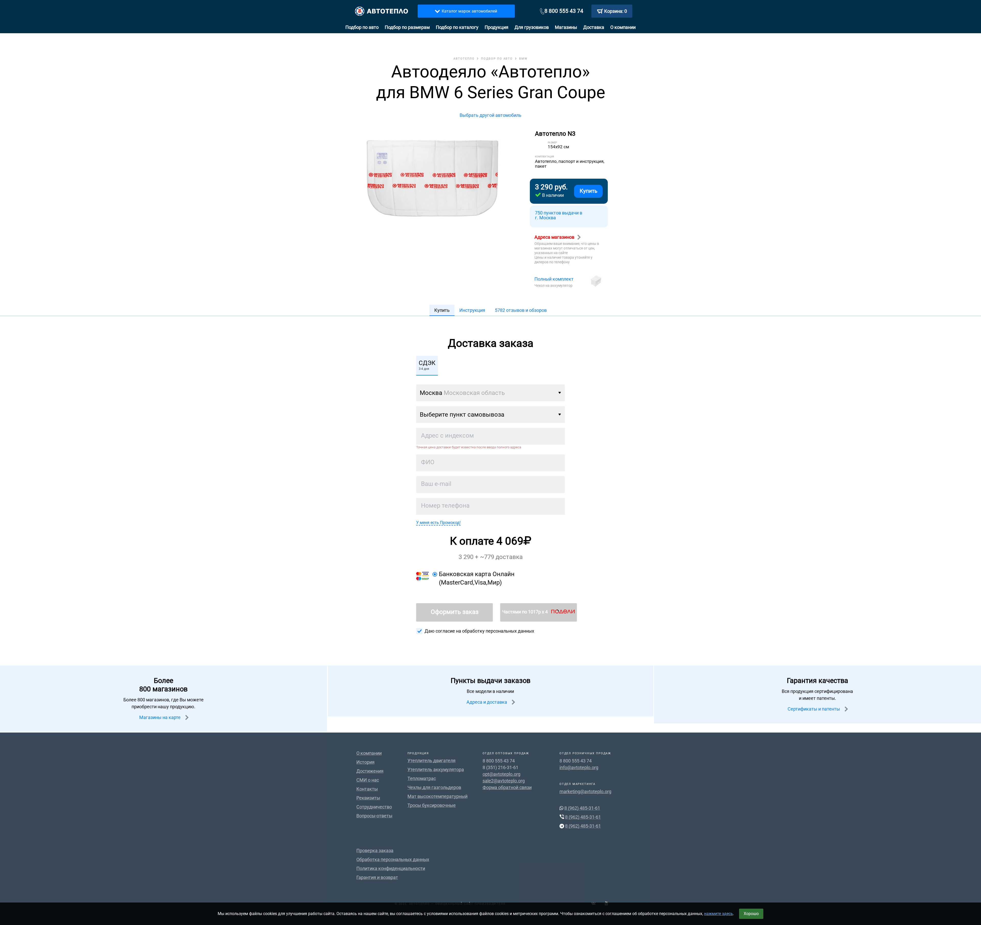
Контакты (367, 789)
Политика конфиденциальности (390, 868)
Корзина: (615, 11)
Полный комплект (554, 279)
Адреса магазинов (554, 237)
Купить (588, 191)
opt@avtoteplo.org (501, 774)
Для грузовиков (532, 27)
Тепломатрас (421, 778)
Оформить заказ (454, 611)
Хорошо (751, 913)
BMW (523, 58)
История (365, 762)
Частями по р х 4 (525, 611)
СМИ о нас (367, 780)
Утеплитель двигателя (431, 760)
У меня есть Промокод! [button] (438, 522)
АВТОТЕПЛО (464, 58)
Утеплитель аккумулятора (435, 769)
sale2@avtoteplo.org (504, 780)
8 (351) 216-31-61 (500, 767)
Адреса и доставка (487, 702)
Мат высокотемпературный (437, 796)
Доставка (593, 27)
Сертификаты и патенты (814, 709)
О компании (623, 27)
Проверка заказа (374, 850)
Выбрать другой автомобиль (490, 115)
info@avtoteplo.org (578, 767)
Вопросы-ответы (374, 816)
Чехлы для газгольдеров (434, 787)
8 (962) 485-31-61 (582, 808)
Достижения (369, 771)
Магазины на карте (160, 717)
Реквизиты (368, 798)
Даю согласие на (479, 631)
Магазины (566, 27)
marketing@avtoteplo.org (585, 791)
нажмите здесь (718, 913)
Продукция (496, 27)
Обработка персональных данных (392, 859)
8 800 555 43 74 (563, 11)
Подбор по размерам (407, 27)
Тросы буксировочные (431, 805)
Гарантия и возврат (377, 877)
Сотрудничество (374, 807)
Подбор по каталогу (457, 27)
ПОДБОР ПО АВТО (497, 58)
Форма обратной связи (507, 787)
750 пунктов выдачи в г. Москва (558, 215)
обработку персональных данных (498, 631)
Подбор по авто (362, 27)
